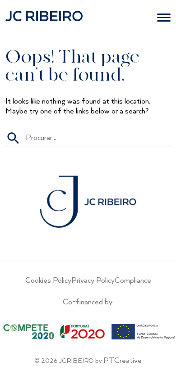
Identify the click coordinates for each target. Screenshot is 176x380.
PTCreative (122, 360)
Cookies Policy (48, 280)
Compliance (133, 280)
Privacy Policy (93, 280)
